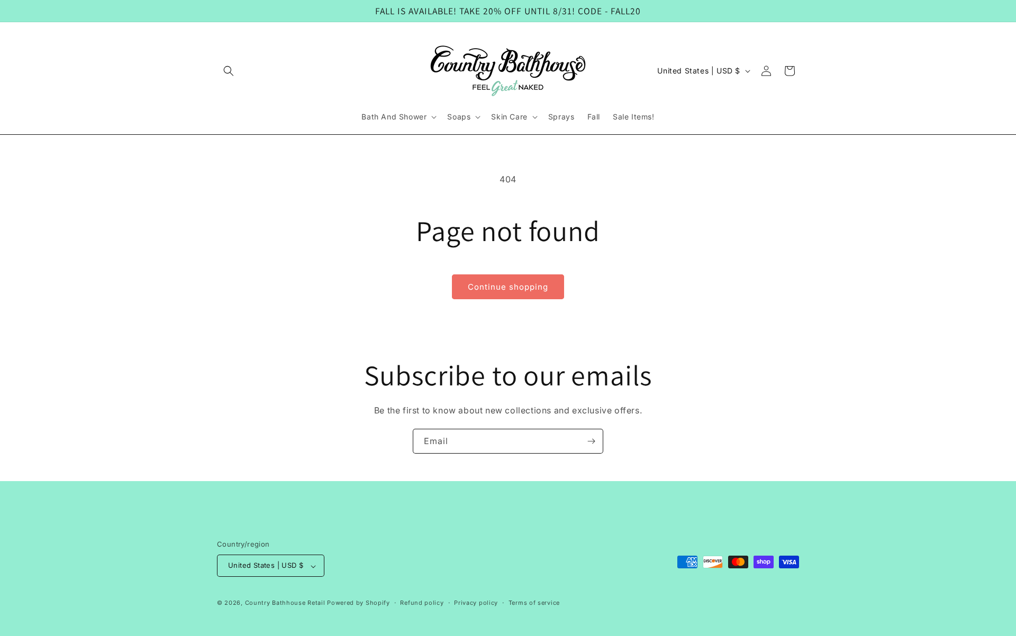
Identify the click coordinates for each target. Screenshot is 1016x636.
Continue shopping (508, 287)
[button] (228, 70)
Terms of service (534, 602)
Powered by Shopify (358, 603)
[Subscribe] (591, 441)
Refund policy (421, 602)
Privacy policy (476, 602)
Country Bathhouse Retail (285, 603)
